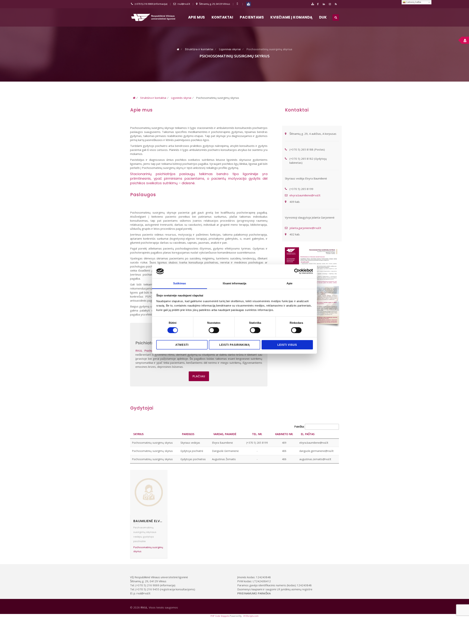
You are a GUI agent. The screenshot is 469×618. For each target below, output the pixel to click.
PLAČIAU (199, 376)
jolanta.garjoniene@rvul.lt (305, 228)
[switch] (214, 330)
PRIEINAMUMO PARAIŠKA (254, 593)
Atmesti (182, 344)
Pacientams (252, 17)
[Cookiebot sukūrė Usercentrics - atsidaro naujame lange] (297, 271)
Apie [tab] (289, 283)
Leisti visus (287, 344)
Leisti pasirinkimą (234, 344)
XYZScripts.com (250, 616)
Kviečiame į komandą (291, 17)
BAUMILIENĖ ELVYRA (148, 521)
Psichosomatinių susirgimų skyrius (148, 549)
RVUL (144, 607)
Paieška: (299, 426)
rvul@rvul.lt (184, 3)
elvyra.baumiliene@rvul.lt (304, 195)
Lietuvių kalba (413, 2)
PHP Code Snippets (220, 616)
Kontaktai (222, 17)
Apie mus (196, 17)
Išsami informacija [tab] (234, 283)
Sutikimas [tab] (179, 283)
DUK (323, 17)
